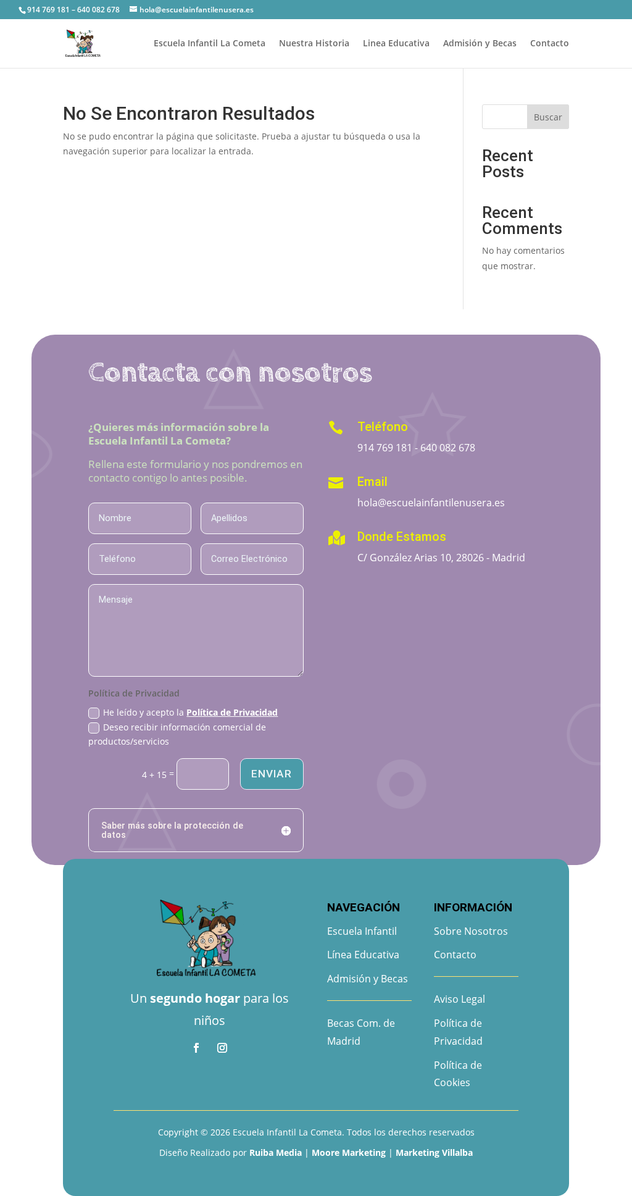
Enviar (271, 773)
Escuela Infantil (362, 931)
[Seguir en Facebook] (196, 1048)
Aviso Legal (459, 999)
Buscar (548, 117)
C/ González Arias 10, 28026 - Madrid (441, 557)
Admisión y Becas (480, 44)
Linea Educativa (396, 44)
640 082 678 (447, 447)
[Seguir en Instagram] (222, 1048)
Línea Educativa (363, 954)
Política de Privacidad (232, 712)
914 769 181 (384, 447)
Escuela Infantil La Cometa (209, 44)
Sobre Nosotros (471, 931)
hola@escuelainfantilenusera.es (431, 502)
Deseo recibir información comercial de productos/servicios (177, 734)
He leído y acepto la (190, 712)
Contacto (549, 44)
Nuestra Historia (314, 44)
